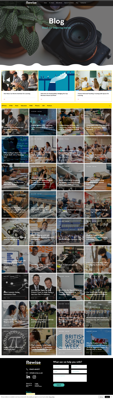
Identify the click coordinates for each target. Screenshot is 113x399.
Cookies (37, 385)
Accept (107, 397)
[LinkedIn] (28, 377)
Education (24, 105)
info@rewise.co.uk (36, 373)
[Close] (111, 397)
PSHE (31, 105)
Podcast (49, 105)
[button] (59, 3)
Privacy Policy (52, 397)
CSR (43, 105)
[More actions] (26, 111)
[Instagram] (34, 377)
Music (16, 105)
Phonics (37, 105)
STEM (10, 105)
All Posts (4, 105)
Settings (101, 397)
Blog (27, 386)
